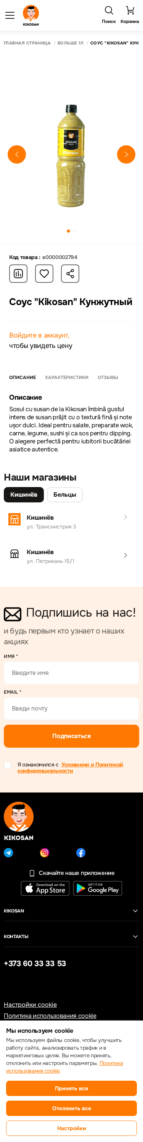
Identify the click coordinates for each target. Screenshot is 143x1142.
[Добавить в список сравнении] (18, 273)
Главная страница (27, 43)
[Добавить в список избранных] (44, 273)
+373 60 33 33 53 (35, 963)
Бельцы (64, 495)
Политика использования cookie (50, 1016)
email (13, 692)
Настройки (71, 1128)
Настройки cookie (30, 1005)
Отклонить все (71, 1108)
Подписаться (71, 736)
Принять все (71, 1088)
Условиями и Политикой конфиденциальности (70, 767)
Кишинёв (23, 495)
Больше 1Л (71, 43)
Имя (11, 656)
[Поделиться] (70, 273)
